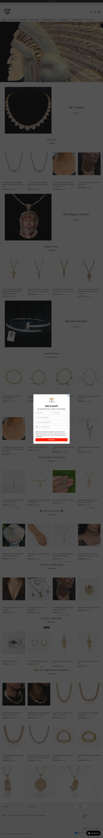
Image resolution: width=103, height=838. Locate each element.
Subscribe (51, 439)
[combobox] (38, 426)
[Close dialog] (68, 396)
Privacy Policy (39, 436)
